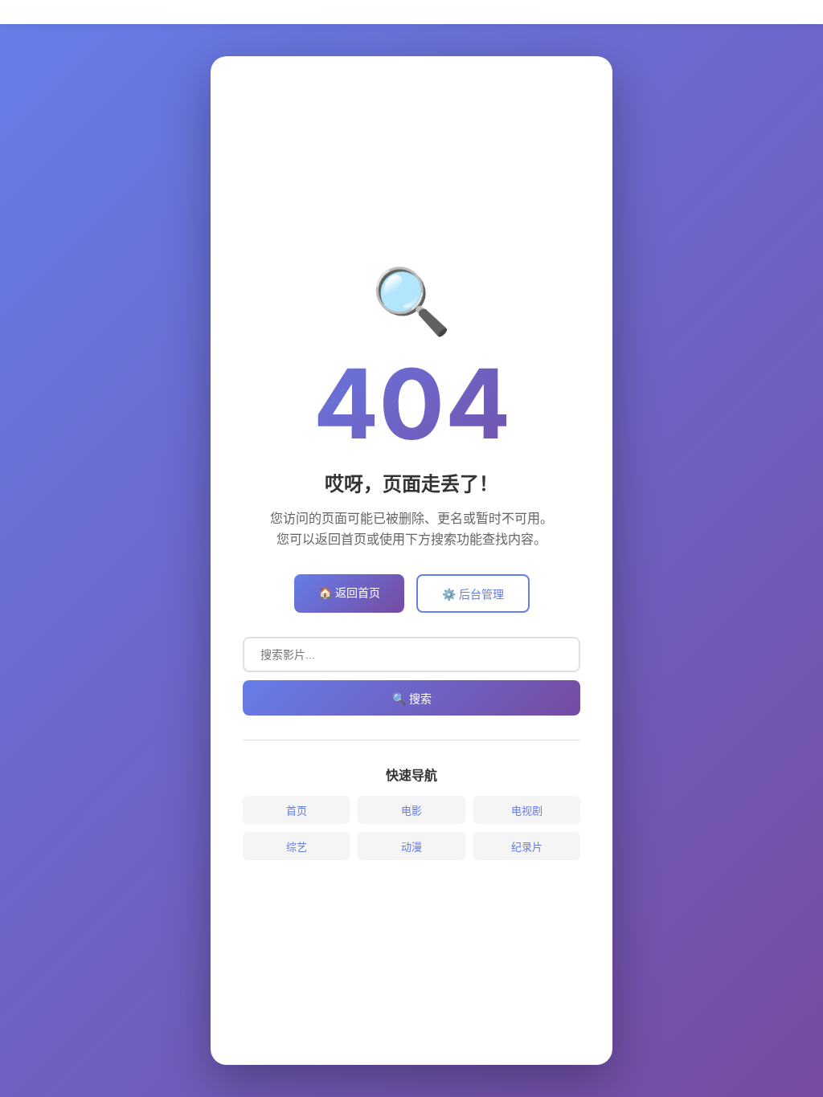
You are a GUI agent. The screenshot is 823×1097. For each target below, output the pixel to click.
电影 (411, 810)
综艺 (296, 846)
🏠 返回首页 (349, 592)
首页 (296, 810)
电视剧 (527, 810)
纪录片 (527, 846)
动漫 (411, 846)
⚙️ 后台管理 (473, 594)
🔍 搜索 (412, 698)
